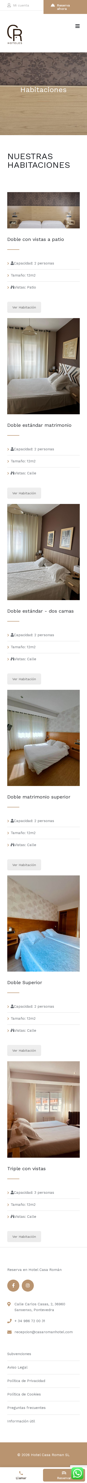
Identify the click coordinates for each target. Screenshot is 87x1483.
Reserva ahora (63, 7)
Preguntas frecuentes (26, 1408)
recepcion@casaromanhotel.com (43, 1332)
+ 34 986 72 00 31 (29, 1321)
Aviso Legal (17, 1367)
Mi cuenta (21, 5)
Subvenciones (19, 1354)
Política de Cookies (24, 1394)
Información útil (21, 1421)
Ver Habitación (24, 307)
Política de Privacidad (26, 1381)
